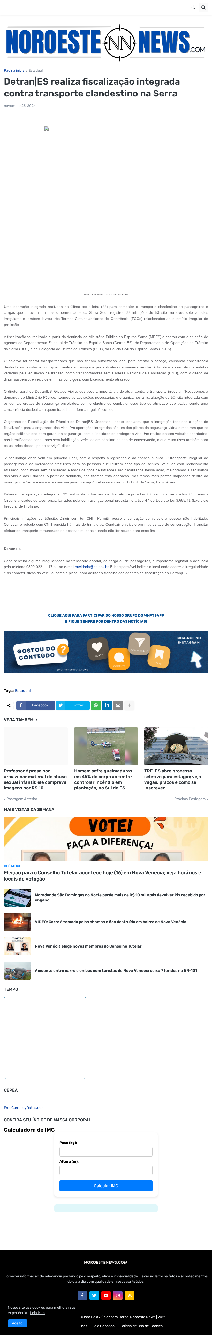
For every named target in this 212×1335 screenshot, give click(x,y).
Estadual (35, 70)
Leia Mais (37, 1313)
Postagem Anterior (21, 799)
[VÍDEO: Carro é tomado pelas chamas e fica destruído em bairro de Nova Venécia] (17, 922)
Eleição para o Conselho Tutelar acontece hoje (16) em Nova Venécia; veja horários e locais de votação (102, 876)
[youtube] (106, 1295)
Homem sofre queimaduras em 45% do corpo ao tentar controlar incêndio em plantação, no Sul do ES (103, 779)
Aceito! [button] (17, 1323)
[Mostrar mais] (129, 705)
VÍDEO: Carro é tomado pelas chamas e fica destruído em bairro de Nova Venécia (110, 922)
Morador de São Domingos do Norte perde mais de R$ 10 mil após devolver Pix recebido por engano (120, 898)
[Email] (118, 705)
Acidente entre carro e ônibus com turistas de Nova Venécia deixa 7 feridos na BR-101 (116, 970)
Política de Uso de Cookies (141, 1326)
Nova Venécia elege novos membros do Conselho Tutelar (88, 946)
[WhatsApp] (96, 705)
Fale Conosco (103, 1326)
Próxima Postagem (190, 799)
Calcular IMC (106, 1185)
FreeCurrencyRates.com (24, 1108)
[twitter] (94, 1295)
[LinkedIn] (107, 705)
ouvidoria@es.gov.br (91, 567)
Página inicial (14, 70)
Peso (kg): (68, 1142)
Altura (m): (69, 1161)
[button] (193, 7)
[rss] (129, 1295)
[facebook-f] (82, 1295)
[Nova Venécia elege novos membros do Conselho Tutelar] (17, 946)
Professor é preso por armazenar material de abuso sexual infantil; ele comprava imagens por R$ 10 (35, 779)
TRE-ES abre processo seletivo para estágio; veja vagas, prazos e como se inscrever (172, 779)
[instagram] (118, 1295)
